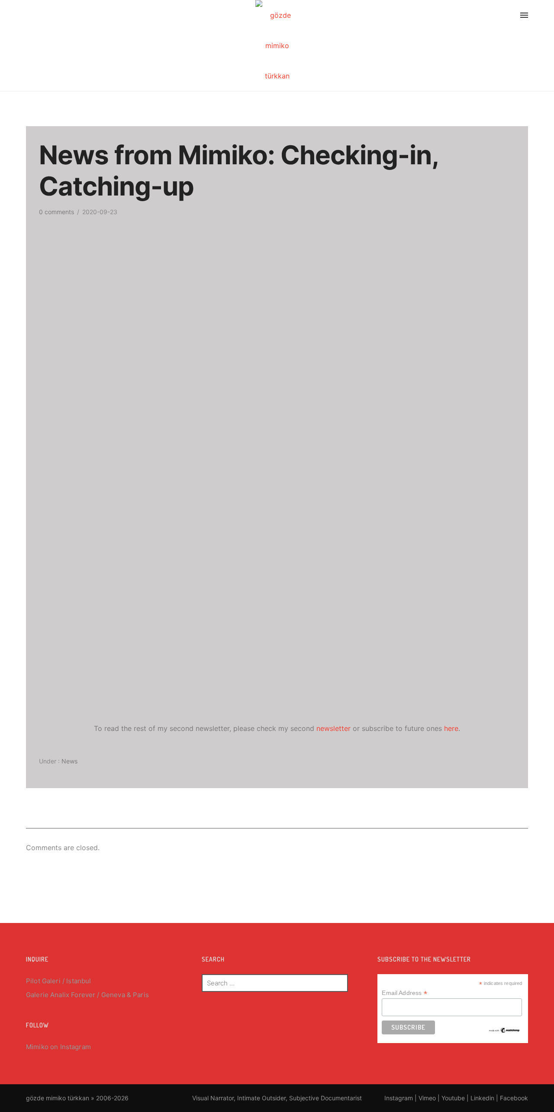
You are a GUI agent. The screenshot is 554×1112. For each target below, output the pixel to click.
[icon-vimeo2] (472, 16)
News (68, 761)
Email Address (404, 993)
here (451, 728)
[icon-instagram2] (449, 16)
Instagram (75, 1047)
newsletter (333, 728)
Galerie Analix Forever (60, 995)
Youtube (453, 1098)
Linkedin (482, 1098)
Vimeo (427, 1098)
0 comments (56, 211)
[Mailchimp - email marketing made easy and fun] (504, 1029)
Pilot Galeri (43, 981)
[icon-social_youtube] (493, 16)
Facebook (514, 1098)
